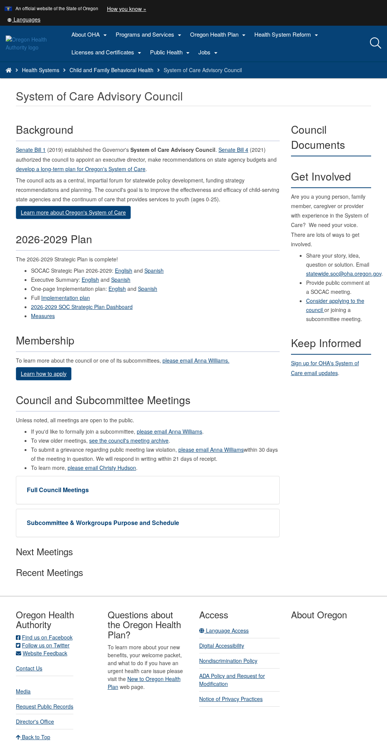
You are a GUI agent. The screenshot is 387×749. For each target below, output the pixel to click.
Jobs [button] (209, 52)
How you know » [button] (126, 8)
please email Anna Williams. (196, 360)
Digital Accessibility (221, 645)
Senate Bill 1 (31, 149)
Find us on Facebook (47, 637)
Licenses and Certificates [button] (107, 52)
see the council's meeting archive (129, 440)
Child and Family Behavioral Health (111, 70)
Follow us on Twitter (46, 645)
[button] (23, 19)
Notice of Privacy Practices (231, 699)
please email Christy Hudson (102, 467)
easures (43, 316)
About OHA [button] (90, 34)
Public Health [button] (171, 52)
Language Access (226, 630)
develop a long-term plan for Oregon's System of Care (81, 169)
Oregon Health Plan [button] (219, 34)
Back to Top (35, 737)
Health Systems (40, 70)
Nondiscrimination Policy (228, 660)
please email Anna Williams (169, 431)
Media (23, 691)
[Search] (375, 43)
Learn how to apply (44, 373)
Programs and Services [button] (149, 34)
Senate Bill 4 (233, 149)
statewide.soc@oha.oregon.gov (343, 273)
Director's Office (35, 721)
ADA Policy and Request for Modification (232, 679)
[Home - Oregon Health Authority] (9, 70)
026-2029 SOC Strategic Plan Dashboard (82, 306)
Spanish (154, 270)
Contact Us (29, 668)
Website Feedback (45, 653)
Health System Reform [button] (287, 34)
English (123, 270)
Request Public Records (44, 706)
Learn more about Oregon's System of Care (73, 212)
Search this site (69, 79)
